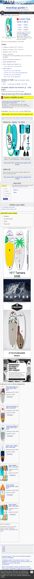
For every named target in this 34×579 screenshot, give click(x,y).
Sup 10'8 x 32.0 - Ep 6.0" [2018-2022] (12, 74)
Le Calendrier (18, 569)
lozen (9, 15)
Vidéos (25, 24)
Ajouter (14, 122)
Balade (6, 216)
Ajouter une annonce (16, 87)
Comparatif (13, 568)
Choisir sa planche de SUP (22, 566)
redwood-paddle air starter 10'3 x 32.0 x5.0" (12, 427)
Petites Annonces (22, 568)
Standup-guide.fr (7, 556)
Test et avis (5, 568)
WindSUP (9, 62)
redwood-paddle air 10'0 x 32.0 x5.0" (12, 407)
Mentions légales (25, 556)
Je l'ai (6, 188)
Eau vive (7, 224)
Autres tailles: (6, 68)
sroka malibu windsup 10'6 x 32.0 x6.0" (12, 486)
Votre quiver (4, 185)
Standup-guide (17, 7)
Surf (5, 221)
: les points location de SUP (9, 209)
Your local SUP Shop (3, 549)
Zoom (22, 122)
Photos (19, 24)
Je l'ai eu (7, 191)
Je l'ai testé (7, 193)
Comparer (26, 29)
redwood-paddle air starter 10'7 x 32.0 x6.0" (12, 388)
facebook (4, 557)
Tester (19, 29)
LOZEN (25, 35)
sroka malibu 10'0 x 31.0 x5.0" (14, 466)
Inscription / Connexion (26, 13)
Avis (20, 27)
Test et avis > (4, 15)
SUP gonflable (21, 33)
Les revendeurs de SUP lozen (8, 207)
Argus (29, 568)
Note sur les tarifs (20, 80)
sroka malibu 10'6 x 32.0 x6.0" (14, 505)
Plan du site (16, 556)
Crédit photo (5, 564)
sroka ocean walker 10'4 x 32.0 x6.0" (12, 446)
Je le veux (7, 195)
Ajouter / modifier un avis (13, 97)
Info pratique (9, 566)
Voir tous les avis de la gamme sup (21, 114)
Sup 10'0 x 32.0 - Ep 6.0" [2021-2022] (12, 70)
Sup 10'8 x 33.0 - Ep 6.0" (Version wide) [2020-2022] (15, 72)
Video (11, 569)
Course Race (8, 219)
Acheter (26, 27)
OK (32, 572)
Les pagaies (5, 569)
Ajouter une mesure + (13, 64)
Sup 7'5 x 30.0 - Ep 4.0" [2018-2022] (12, 76)
